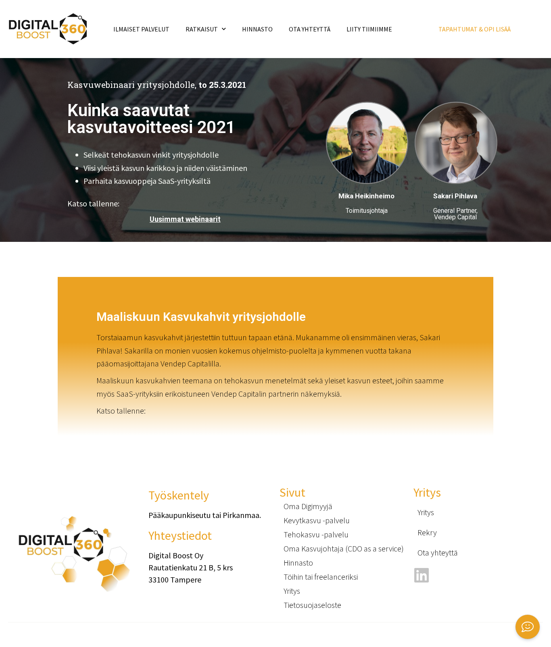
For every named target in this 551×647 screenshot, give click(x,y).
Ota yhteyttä (437, 552)
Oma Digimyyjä (308, 506)
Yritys (292, 591)
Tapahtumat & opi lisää (474, 29)
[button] (528, 627)
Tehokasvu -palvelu (316, 534)
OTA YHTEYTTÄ (309, 29)
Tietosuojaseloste (312, 605)
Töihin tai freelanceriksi (321, 577)
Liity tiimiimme (369, 29)
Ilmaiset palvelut (141, 29)
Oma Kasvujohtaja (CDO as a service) (344, 548)
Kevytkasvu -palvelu (317, 520)
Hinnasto (257, 29)
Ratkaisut (202, 29)
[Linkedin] (421, 575)
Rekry (427, 532)
